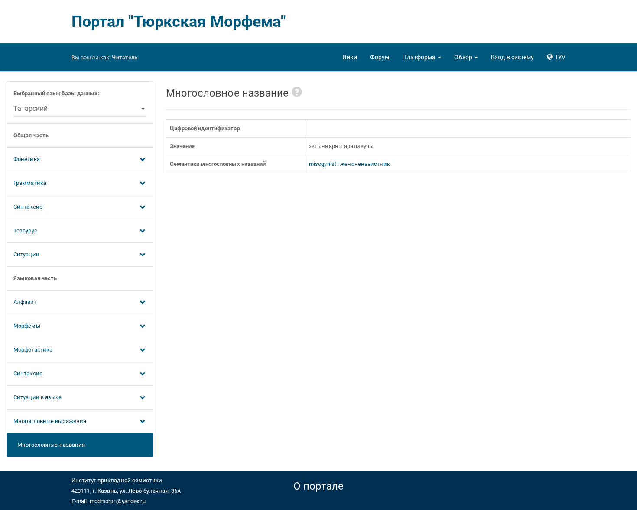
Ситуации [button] (26, 254)
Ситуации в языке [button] (37, 397)
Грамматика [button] (29, 183)
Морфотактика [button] (32, 349)
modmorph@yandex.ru (118, 501)
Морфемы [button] (26, 326)
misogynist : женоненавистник (349, 164)
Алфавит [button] (25, 302)
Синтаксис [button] (27, 206)
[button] (422, 57)
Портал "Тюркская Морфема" (179, 22)
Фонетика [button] (26, 159)
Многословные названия (49, 445)
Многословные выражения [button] (49, 421)
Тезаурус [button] (25, 230)
